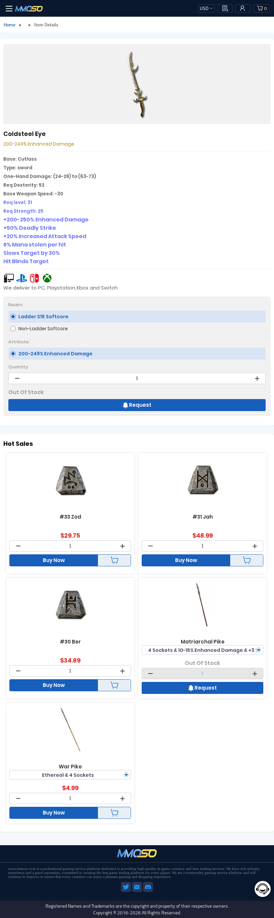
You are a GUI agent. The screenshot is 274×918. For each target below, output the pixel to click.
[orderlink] (225, 8)
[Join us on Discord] (148, 891)
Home (9, 24)
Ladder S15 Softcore (43, 316)
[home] (29, 8)
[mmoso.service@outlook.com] (137, 891)
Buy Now (54, 560)
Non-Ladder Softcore (43, 328)
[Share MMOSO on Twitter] (126, 891)
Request (140, 404)
